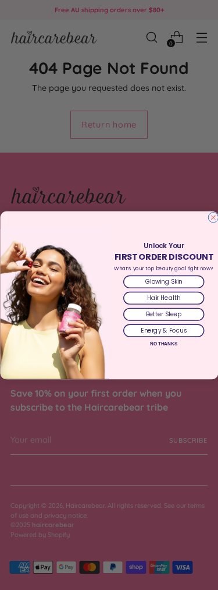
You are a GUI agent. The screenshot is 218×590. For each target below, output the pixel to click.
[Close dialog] (213, 217)
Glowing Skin (163, 281)
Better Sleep (163, 314)
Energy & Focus (164, 330)
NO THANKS (163, 343)
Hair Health (163, 298)
